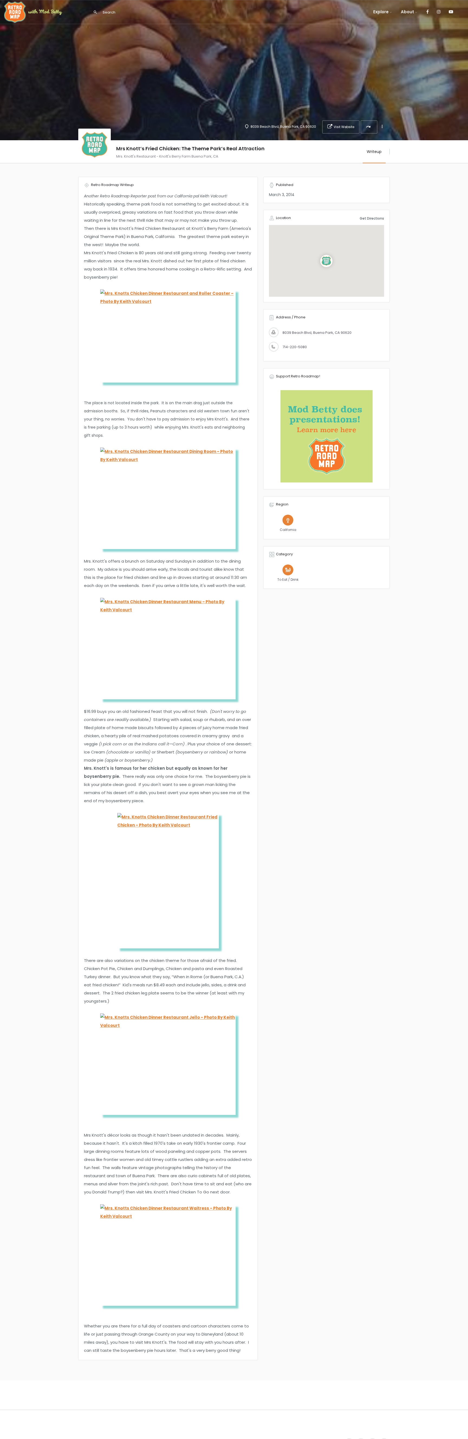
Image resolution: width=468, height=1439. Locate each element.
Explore (381, 12)
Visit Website (344, 127)
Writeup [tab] (374, 151)
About (407, 12)
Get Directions (372, 218)
